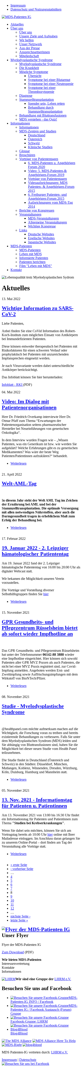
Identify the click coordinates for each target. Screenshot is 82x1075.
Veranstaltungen (30, 214)
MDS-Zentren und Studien (37, 131)
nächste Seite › (20, 916)
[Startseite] (16, 17)
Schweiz (34, 143)
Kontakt (16, 270)
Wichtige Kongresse (42, 226)
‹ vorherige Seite (21, 869)
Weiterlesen (18, 463)
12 (12, 908)
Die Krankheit (29, 68)
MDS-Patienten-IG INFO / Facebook (43, 1000)
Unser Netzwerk (30, 44)
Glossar (24, 151)
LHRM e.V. (62, 979)
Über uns (16, 28)
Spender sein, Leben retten (46, 103)
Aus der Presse (29, 48)
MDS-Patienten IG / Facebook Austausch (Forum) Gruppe (43, 1009)
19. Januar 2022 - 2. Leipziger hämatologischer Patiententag (35, 551)
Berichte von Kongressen (36, 210)
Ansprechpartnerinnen (34, 52)
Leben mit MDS (30, 254)
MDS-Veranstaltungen (43, 218)
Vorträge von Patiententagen (38, 159)
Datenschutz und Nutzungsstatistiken (35, 9)
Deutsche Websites (41, 234)
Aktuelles (17, 24)
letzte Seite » (19, 920)
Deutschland (36, 135)
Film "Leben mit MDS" (35, 266)
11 (12, 904)
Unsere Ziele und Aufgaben (38, 36)
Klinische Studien (40, 147)
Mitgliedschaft (29, 56)
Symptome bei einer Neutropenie (50, 84)
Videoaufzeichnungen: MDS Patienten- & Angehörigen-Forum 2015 (51, 186)
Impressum (18, 5)
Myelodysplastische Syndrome (31, 60)
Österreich (35, 139)
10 (12, 900)
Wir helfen (26, 40)
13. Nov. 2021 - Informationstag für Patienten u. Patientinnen (37, 803)
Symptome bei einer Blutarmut (49, 80)
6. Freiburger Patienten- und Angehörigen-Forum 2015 (47, 196)
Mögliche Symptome (33, 72)
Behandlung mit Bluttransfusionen (42, 115)
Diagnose (25, 95)
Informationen (20, 123)
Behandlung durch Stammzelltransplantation (45, 109)
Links (23, 230)
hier (46, 594)
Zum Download (13, 952)
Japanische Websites (42, 242)
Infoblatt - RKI (12, 384)
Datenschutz (27, 1060)
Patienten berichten (32, 262)
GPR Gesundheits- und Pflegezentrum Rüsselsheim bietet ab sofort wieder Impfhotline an (40, 628)
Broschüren (27, 155)
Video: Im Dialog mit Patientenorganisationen (29, 404)
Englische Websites (41, 238)
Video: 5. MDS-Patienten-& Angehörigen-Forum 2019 (47, 173)
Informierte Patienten (33, 258)
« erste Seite (18, 865)
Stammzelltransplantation (36, 99)
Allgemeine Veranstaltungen (47, 222)
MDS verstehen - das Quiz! (38, 119)
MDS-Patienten (21, 246)
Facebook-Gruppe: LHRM (29, 1021)
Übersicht (34, 76)
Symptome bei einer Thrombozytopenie (42, 89)
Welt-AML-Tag (19, 483)
